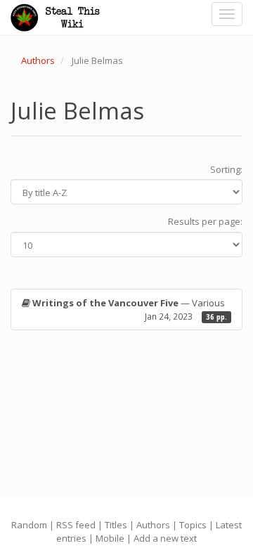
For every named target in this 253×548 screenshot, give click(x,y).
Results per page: (205, 221)
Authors (38, 60)
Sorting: (226, 169)
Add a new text (165, 538)
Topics (193, 524)
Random (29, 524)
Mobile (110, 538)
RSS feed (76, 524)
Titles (116, 524)
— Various (129, 309)
